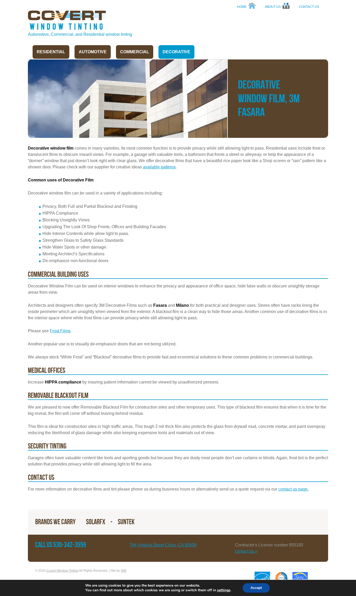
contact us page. (293, 489)
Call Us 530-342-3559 (60, 545)
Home (242, 7)
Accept (256, 587)
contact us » (246, 551)
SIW (123, 571)
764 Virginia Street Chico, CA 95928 (163, 545)
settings (223, 590)
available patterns (159, 167)
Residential (51, 52)
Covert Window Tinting (67, 20)
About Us (273, 7)
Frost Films (60, 331)
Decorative (176, 52)
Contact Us (309, 7)
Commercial (134, 52)
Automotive (93, 52)
